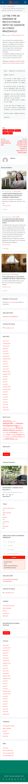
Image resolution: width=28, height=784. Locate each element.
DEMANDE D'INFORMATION (10, 316)
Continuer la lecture (6, 205)
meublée (7, 436)
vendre (16, 439)
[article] (14, 482)
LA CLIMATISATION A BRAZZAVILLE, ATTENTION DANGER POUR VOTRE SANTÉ (13, 221)
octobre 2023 (6, 346)
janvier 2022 (6, 369)
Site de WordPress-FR (8, 755)
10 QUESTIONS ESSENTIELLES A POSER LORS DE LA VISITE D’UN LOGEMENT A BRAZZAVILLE (12, 195)
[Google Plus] (15, 779)
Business (5, 517)
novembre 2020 (6, 389)
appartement (13, 421)
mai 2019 (5, 402)
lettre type (17, 130)
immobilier (10, 130)
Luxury (18, 435)
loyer (11, 434)
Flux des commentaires (8, 753)
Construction (6, 521)
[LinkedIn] (12, 779)
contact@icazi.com (9, 327)
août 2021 (5, 376)
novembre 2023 (6, 343)
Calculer (14, 557)
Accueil (4, 6)
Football (9, 428)
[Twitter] (6, 779)
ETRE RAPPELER (7, 579)
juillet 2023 (5, 348)
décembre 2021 (6, 371)
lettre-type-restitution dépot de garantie (14, 63)
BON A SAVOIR (10, 6)
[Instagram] (9, 779)
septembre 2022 (7, 358)
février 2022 (6, 366)
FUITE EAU (13, 428)
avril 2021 (5, 384)
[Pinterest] (21, 779)
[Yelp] (24, 779)
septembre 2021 (7, 374)
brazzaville (8, 423)
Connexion (5, 748)
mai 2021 (5, 381)
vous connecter (12, 302)
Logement (4, 434)
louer (8, 435)
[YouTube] (18, 779)
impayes (4, 432)
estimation (5, 428)
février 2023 (6, 353)
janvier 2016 (6, 409)
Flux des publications (8, 750)
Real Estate (10, 439)
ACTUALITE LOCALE (8, 508)
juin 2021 (5, 379)
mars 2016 (5, 407)
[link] (14, 475)
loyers (10, 133)
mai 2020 (5, 394)
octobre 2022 (6, 356)
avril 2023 (5, 351)
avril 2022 (5, 363)
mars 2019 (5, 404)
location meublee (20, 432)
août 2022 (5, 361)
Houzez (12, 430)
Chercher (6, 454)
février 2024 (6, 341)
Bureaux (14, 423)
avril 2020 (5, 397)
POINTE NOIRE (17, 436)
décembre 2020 (6, 386)
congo (4, 130)
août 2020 (5, 392)
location (5, 133)
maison (23, 434)
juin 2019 (5, 399)
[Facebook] (4, 779)
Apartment (7, 421)
